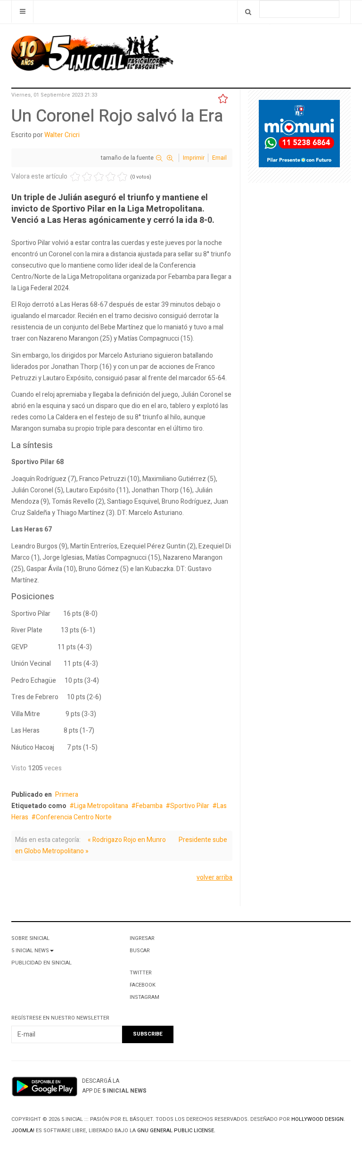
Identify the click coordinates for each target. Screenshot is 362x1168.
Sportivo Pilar (189, 806)
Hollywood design (317, 1119)
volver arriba (214, 877)
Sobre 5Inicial (30, 938)
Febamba (149, 806)
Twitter (141, 973)
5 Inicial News (30, 951)
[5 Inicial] (92, 56)
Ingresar (142, 938)
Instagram (144, 997)
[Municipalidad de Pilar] (299, 135)
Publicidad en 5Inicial (41, 963)
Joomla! (22, 1131)
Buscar (140, 951)
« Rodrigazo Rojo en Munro (127, 840)
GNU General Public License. (176, 1131)
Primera (66, 795)
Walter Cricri (62, 135)
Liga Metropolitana (101, 806)
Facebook (143, 985)
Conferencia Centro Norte (74, 817)
